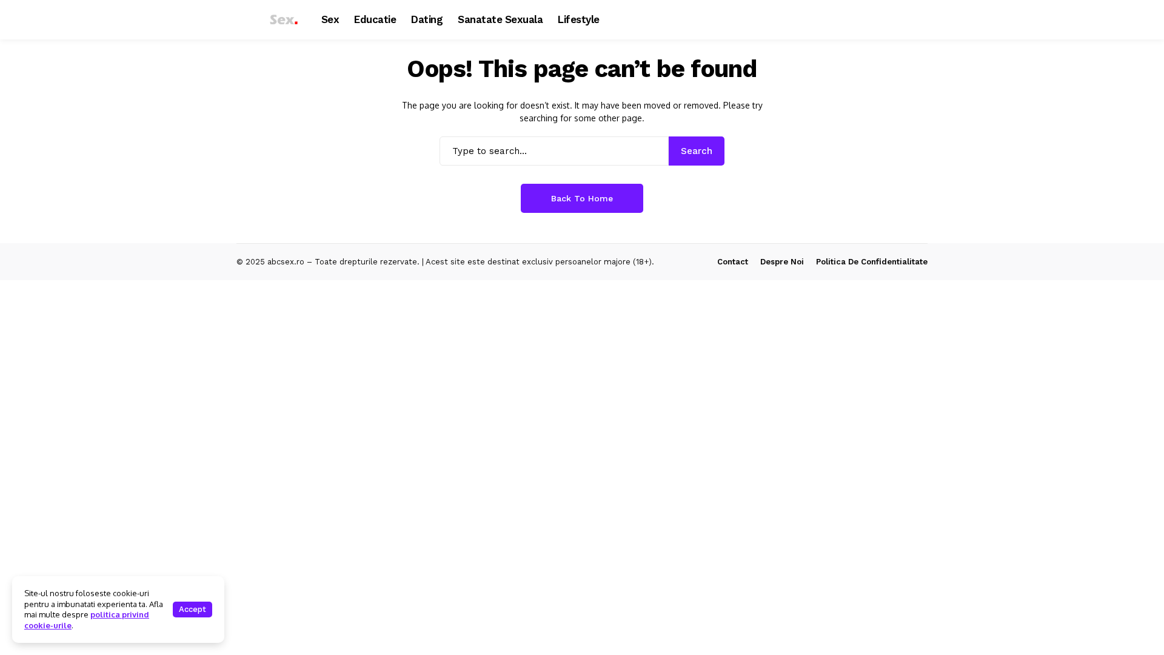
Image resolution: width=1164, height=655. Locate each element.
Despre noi (782, 261)
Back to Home (582, 198)
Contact (732, 261)
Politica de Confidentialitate (872, 261)
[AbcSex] (269, 20)
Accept (192, 609)
